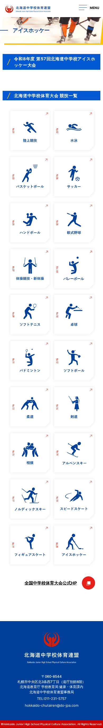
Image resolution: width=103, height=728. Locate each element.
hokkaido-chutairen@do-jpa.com (51, 705)
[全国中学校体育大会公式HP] (88, 583)
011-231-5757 (55, 698)
